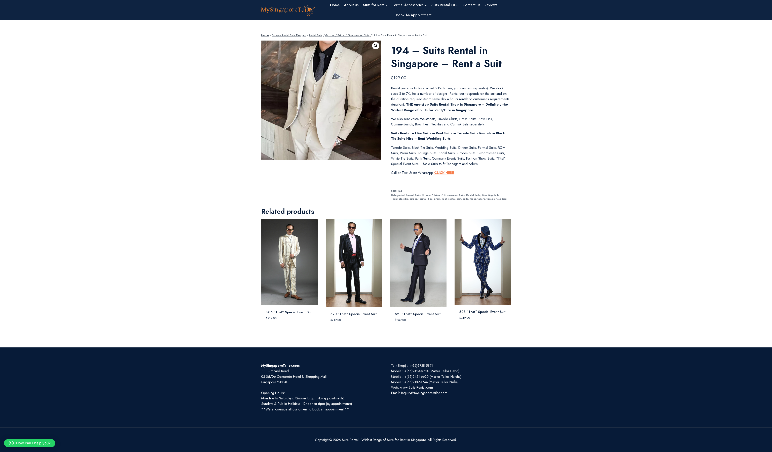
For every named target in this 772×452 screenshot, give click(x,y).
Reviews (491, 5)
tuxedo (491, 199)
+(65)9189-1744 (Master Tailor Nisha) (431, 382)
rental (451, 199)
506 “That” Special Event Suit (289, 312)
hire (430, 199)
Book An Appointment (413, 15)
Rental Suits (473, 195)
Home (335, 5)
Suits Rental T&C (444, 5)
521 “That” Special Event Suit (418, 314)
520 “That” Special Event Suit (354, 314)
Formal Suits (413, 195)
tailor (473, 199)
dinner (413, 199)
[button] (375, 45)
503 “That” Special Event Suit (482, 311)
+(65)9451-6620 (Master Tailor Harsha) (432, 376)
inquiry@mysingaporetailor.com (424, 392)
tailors (481, 199)
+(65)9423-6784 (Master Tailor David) (431, 371)
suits (465, 199)
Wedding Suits (490, 195)
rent (444, 199)
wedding (501, 199)
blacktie (403, 199)
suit (459, 199)
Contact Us (471, 5)
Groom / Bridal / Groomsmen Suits (443, 195)
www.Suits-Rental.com (416, 387)
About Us (351, 5)
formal (422, 199)
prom (437, 199)
